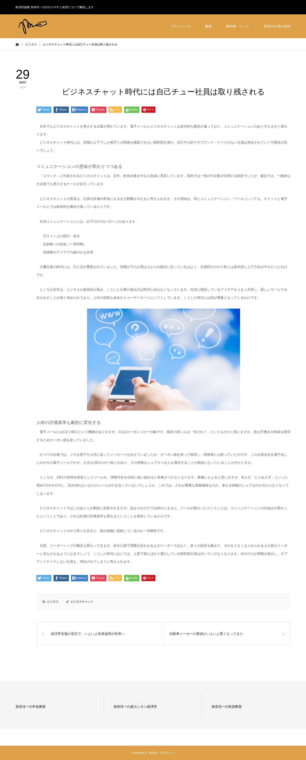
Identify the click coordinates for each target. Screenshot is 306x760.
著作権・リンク (237, 26)
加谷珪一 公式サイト (161, 753)
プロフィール (180, 26)
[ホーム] (17, 44)
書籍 (208, 26)
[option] (60, 705)
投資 (224, 696)
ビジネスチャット (82, 601)
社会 (28, 696)
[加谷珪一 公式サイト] (51, 26)
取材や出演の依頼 (277, 26)
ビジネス (51, 73)
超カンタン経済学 (134, 696)
